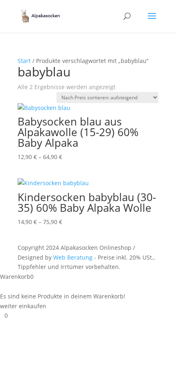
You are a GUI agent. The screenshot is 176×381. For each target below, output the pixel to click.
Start (24, 61)
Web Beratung (73, 257)
